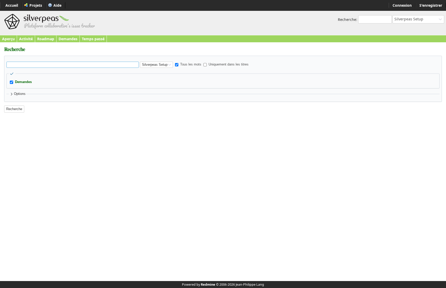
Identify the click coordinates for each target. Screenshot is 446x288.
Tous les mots (190, 64)
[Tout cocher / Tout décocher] (12, 73)
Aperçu (8, 38)
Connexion (402, 5)
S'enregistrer (430, 5)
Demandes (68, 38)
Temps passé (93, 38)
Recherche (347, 19)
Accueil (11, 5)
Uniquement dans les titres (228, 64)
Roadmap (45, 38)
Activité (26, 38)
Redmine (208, 284)
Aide (57, 5)
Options (20, 94)
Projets (35, 5)
